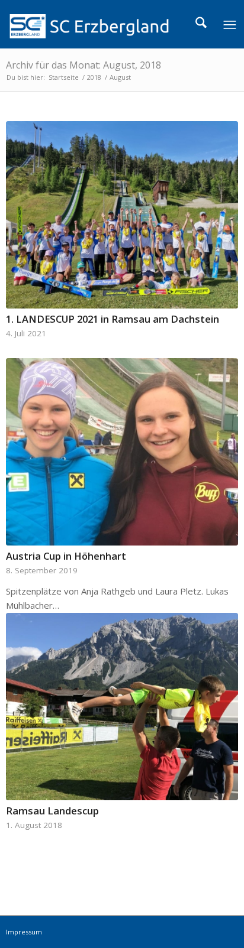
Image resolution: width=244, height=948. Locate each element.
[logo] (98, 24)
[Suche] (201, 24)
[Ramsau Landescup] (121, 706)
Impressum (24, 931)
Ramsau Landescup (52, 810)
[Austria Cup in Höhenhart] (121, 451)
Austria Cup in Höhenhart (66, 556)
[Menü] (229, 24)
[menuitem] (201, 24)
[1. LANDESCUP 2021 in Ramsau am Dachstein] (121, 215)
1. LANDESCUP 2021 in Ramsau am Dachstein (112, 319)
